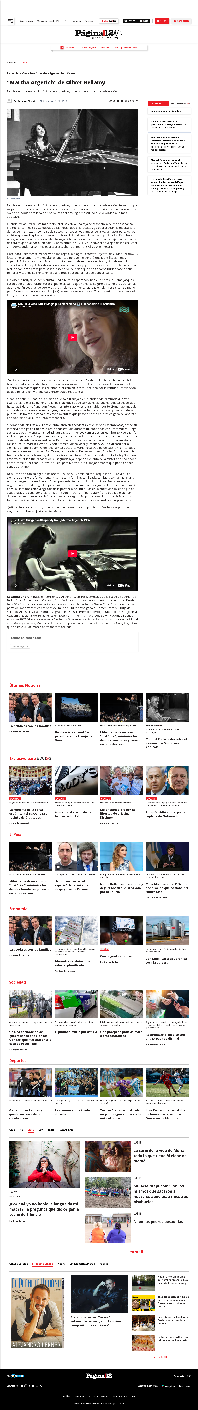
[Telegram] (40, 1386)
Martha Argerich (20, 646)
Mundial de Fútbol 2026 (48, 21)
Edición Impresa (26, 21)
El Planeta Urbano (42, 1264)
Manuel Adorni (130, 47)
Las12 (31, 1129)
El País (65, 21)
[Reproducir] (125, 21)
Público (104, 1264)
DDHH (116, 47)
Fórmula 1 (71, 47)
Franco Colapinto (88, 47)
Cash (12, 1129)
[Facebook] (22, 1385)
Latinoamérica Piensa (82, 1264)
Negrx (61, 1264)
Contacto (79, 1396)
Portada (11, 62)
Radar (24, 62)
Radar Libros (66, 1129)
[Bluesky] (33, 1386)
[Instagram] (25, 1385)
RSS (189, 1376)
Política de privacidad (98, 1396)
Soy (41, 1129)
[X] (29, 1386)
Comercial (179, 1376)
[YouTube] (37, 1386)
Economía (76, 21)
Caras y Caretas (18, 1264)
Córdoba (105, 47)
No (21, 1129)
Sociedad (89, 21)
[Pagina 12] (99, 34)
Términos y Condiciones (124, 1396)
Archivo (66, 1396)
